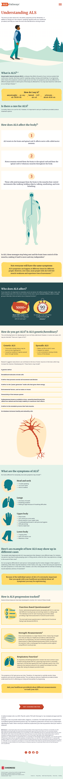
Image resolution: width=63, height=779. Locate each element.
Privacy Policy (38, 775)
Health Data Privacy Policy (47, 775)
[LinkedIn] (29, 752)
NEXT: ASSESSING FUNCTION (31, 707)
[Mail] (37, 752)
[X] (26, 752)
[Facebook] (33, 752)
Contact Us (33, 775)
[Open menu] (60, 4)
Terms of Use (55, 775)
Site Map (60, 775)
